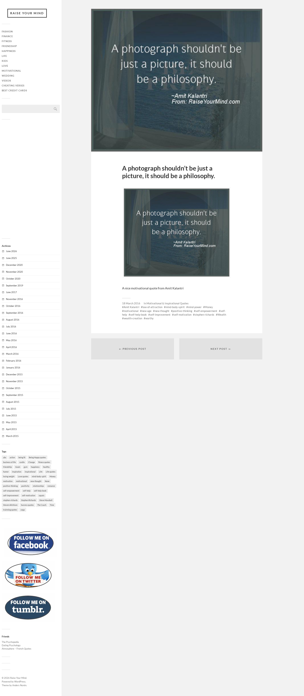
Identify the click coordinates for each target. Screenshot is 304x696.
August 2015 (12, 401)
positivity (25, 486)
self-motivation (28, 495)
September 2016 (14, 312)
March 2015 (12, 436)
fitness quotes (44, 462)
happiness (35, 467)
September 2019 (14, 285)
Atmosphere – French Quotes (16, 648)
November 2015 (14, 381)
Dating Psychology (11, 645)
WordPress (20, 681)
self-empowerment (11, 491)
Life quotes (50, 472)
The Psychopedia (10, 642)
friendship (7, 467)
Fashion (7, 31)
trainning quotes (10, 510)
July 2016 (11, 326)
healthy (46, 467)
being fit (21, 457)
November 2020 (14, 271)
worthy (149, 318)
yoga (23, 510)
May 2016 (11, 340)
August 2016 (12, 319)
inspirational (30, 472)
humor (6, 472)
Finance (7, 36)
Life (4, 56)
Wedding (8, 75)
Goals (17, 467)
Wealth (221, 314)
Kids (5, 60)
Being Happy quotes (37, 457)
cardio (22, 462)
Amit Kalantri (131, 307)
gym (25, 467)
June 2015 (11, 415)
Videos (6, 80)
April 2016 (11, 347)
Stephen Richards (28, 500)
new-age (146, 310)
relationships (38, 486)
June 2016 (11, 333)
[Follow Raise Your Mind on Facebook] (30, 556)
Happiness (9, 51)
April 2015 (11, 429)
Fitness (7, 41)
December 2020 (14, 265)
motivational (21, 481)
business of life (9, 462)
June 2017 (11, 292)
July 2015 (11, 408)
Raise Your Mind (27, 13)
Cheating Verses (13, 85)
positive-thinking (10, 486)
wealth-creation (133, 318)
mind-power (195, 307)
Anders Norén (19, 685)
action (12, 457)
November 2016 (14, 299)
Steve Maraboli (45, 500)
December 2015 (14, 374)
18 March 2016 (131, 303)
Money (53, 476)
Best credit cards (14, 90)
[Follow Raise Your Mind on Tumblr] (28, 621)
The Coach (41, 505)
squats (41, 495)
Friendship (9, 46)
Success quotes (27, 505)
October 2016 (13, 306)
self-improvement (10, 495)
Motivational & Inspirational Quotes (168, 303)
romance (51, 486)
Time (52, 505)
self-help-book (40, 491)
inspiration (16, 472)
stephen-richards (10, 500)
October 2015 (13, 388)
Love (5, 65)
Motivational (11, 70)
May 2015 (11, 422)
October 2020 (13, 278)
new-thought (35, 481)
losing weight (8, 476)
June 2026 (11, 251)
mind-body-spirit (39, 476)
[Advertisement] (30, 178)
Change (31, 462)
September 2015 (14, 395)
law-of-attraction (152, 307)
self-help (26, 491)
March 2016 (12, 353)
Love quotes (23, 476)
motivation (7, 481)
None (47, 481)
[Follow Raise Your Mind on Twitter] (28, 588)
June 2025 (11, 258)
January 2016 (13, 367)
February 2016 (13, 360)
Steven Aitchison (10, 505)
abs (4, 457)
